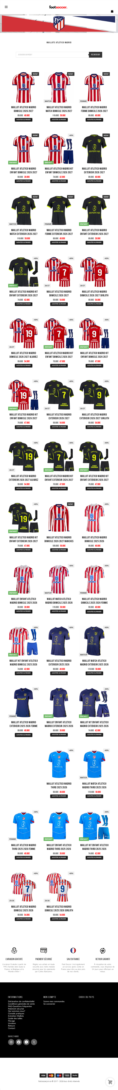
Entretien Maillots (16, 1016)
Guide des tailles (15, 1019)
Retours (11, 1026)
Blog (10, 1031)
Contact (11, 1028)
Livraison (12, 1023)
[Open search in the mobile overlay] (59, 55)
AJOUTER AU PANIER (23, 119)
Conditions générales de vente (21, 1004)
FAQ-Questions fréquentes (20, 1006)
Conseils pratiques (16, 1014)
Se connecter (49, 1004)
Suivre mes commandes (53, 1002)
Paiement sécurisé (16, 1009)
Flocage (11, 1021)
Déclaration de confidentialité (21, 1002)
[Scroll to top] (60, 1076)
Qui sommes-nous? (16, 1011)
